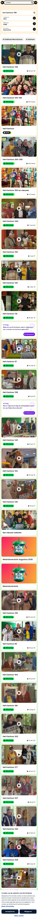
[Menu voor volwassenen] (35, 2)
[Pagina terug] (2, 2)
